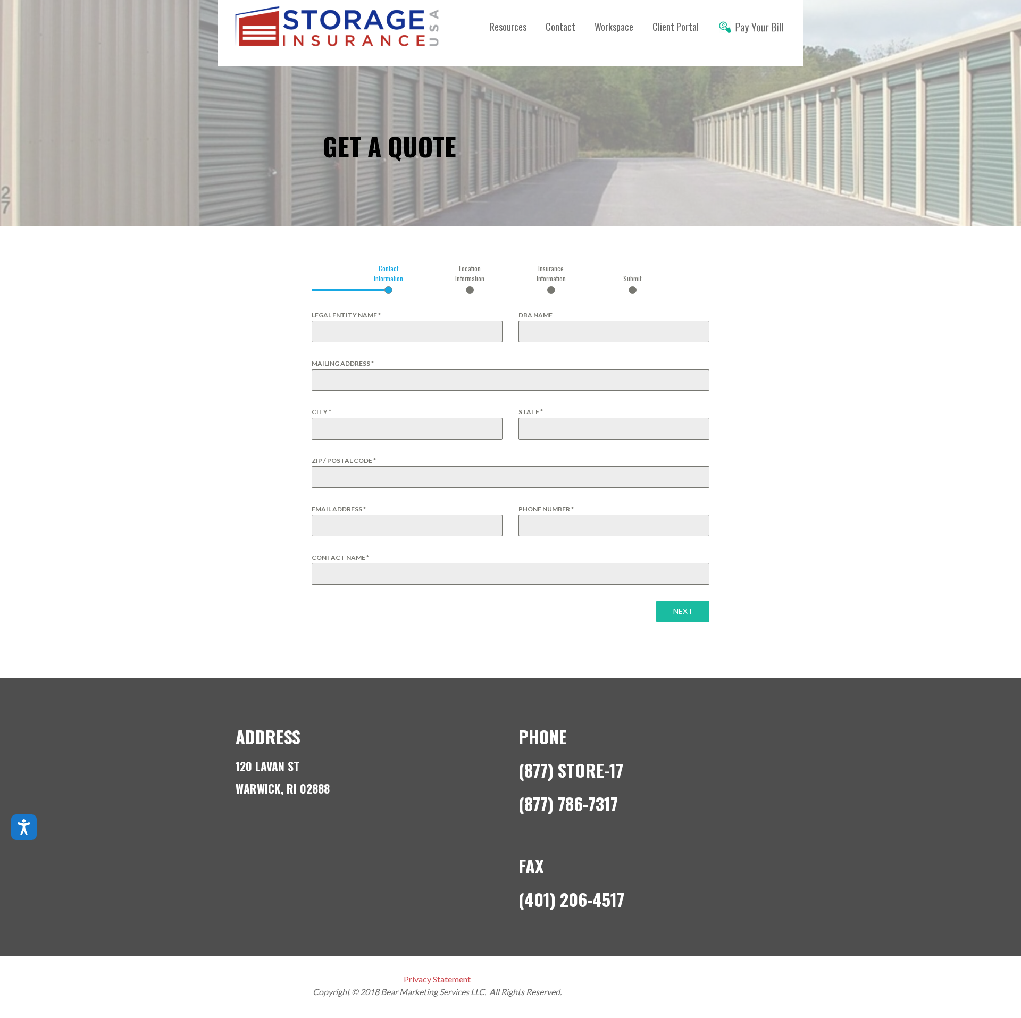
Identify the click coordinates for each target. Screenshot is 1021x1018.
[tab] (388, 278)
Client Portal (675, 26)
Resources (508, 26)
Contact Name (340, 557)
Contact (560, 26)
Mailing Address (343, 363)
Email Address (339, 509)
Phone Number (546, 509)
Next (683, 611)
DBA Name (535, 315)
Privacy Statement (437, 979)
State (530, 412)
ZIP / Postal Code (344, 461)
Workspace (614, 26)
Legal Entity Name (346, 315)
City (321, 412)
